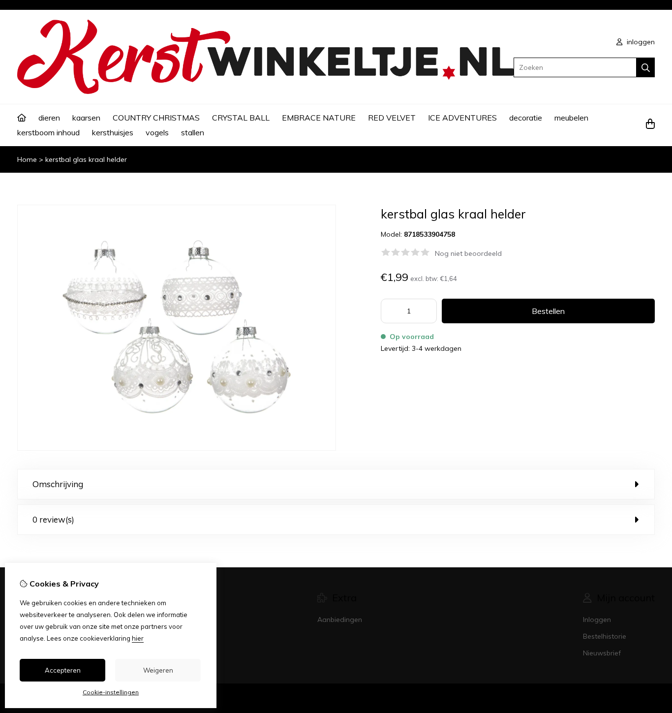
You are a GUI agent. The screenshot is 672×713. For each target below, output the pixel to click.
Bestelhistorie (604, 636)
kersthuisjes (112, 132)
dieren (49, 118)
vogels (157, 132)
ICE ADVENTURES (462, 118)
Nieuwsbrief (602, 653)
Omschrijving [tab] (57, 484)
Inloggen (597, 619)
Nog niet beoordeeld (468, 253)
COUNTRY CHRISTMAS (156, 118)
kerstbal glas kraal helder (86, 159)
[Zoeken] (646, 67)
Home (27, 159)
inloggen (640, 41)
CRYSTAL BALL (241, 118)
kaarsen (86, 118)
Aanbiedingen (339, 619)
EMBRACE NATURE (319, 118)
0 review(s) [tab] (53, 519)
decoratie (525, 118)
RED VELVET (392, 118)
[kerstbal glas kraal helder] (176, 448)
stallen (192, 132)
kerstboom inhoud (48, 132)
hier (138, 638)
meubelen (571, 118)
